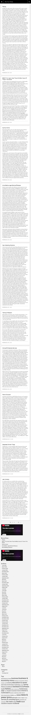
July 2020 (4, 589)
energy (21, 684)
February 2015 (5, 642)
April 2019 (4, 612)
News (3, 671)
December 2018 (5, 617)
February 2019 (5, 615)
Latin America (5, 479)
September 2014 (5, 650)
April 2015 (4, 640)
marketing (16, 692)
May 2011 (4, 661)
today (14, 701)
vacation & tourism (6, 703)
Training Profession (7, 312)
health (3, 689)
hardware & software (21, 687)
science (26, 697)
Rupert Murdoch (14, 137)
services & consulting (8, 699)
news (19, 695)
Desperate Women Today (8, 444)
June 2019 (4, 609)
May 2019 (4, 611)
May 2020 (4, 592)
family (26, 685)
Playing (4, 6)
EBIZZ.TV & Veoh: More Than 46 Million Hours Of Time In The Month (14, 78)
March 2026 (4, 566)
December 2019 (5, 600)
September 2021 (5, 578)
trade (18, 701)
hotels (5, 690)
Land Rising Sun (24, 146)
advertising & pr (4, 678)
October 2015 (5, 636)
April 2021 (4, 579)
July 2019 (4, 607)
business (14, 678)
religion (22, 697)
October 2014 (5, 648)
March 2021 (4, 581)
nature (15, 695)
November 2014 (5, 647)
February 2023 (5, 574)
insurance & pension (12, 690)
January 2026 (5, 570)
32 (18, 522)
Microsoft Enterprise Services (9, 348)
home (21, 689)
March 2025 (4, 573)
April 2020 (4, 593)
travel (23, 702)
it (9, 693)
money (12, 695)
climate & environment (20, 680)
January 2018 (5, 623)
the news (9, 702)
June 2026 (4, 565)
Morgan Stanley (9, 415)
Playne (22, 713)
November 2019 (5, 601)
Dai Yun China (9, 2)
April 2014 (4, 658)
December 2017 (5, 625)
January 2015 (5, 644)
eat (5, 682)
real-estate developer (7, 101)
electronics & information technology (10, 684)
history (8, 689)
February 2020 (5, 596)
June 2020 (4, 590)
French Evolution (6, 394)
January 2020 (5, 598)
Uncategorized (5, 673)
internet (19, 690)
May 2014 (4, 656)
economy (9, 682)
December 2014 (5, 645)
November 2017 (5, 626)
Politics (19, 697)
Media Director (8, 109)
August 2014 (4, 652)
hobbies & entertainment (15, 689)
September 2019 (5, 604)
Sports (17, 699)
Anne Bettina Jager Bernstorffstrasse (11, 185)
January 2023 (5, 576)
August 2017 (4, 629)
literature (12, 692)
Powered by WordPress (12, 713)
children (11, 680)
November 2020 (5, 582)
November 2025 (5, 571)
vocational (16, 703)
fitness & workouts (6, 687)
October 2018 (5, 620)
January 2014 (5, 659)
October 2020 (5, 584)
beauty (9, 678)
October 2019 (5, 603)
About (3, 666)
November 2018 (5, 618)
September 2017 (5, 628)
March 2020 (4, 595)
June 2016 (4, 634)
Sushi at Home (6, 128)
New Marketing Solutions (8, 245)
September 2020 (5, 585)
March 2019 (4, 614)
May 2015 (4, 639)
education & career (19, 683)
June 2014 (4, 655)
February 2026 (5, 568)
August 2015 (4, 637)
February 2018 (5, 622)
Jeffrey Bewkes (23, 200)
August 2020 (4, 587)
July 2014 (4, 653)
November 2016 (5, 633)
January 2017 (5, 631)
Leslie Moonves (22, 448)
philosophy (14, 697)
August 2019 (4, 606)
